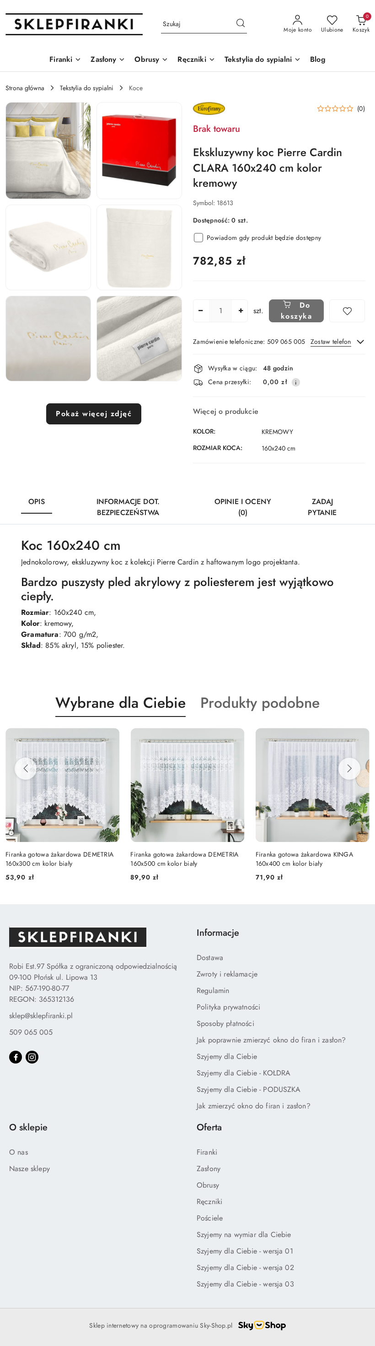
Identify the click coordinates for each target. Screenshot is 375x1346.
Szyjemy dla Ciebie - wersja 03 (245, 1284)
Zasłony (208, 1168)
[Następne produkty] (349, 769)
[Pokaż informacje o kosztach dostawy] (296, 382)
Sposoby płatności (225, 1023)
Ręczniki (209, 1201)
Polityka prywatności (228, 1007)
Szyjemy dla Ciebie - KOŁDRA (243, 1073)
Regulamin (213, 990)
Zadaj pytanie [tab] (322, 507)
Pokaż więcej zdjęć (94, 413)
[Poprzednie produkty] (25, 769)
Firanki (207, 1152)
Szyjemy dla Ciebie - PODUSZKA (249, 1089)
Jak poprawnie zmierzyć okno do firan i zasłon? (271, 1040)
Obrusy (208, 1185)
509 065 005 (31, 1032)
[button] (48, 150)
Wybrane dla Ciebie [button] (120, 702)
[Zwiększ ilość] (240, 311)
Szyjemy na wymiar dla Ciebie (244, 1234)
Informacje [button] (218, 932)
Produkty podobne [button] (260, 702)
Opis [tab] (36, 501)
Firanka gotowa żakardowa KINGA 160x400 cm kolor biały (219, 859)
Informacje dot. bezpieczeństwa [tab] (128, 507)
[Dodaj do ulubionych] (347, 310)
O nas (18, 1152)
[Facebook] (15, 1057)
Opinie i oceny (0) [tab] (242, 507)
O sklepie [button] (28, 1127)
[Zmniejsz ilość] (200, 311)
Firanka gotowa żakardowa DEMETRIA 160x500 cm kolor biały (99, 859)
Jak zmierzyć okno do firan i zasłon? (254, 1106)
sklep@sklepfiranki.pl (41, 1015)
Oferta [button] (209, 1127)
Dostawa (210, 957)
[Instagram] (32, 1057)
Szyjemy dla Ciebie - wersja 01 (245, 1251)
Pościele (210, 1218)
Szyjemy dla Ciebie (227, 1056)
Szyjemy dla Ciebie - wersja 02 (245, 1267)
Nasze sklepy (29, 1168)
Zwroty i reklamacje (227, 974)
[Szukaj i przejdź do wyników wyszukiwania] (240, 24)
